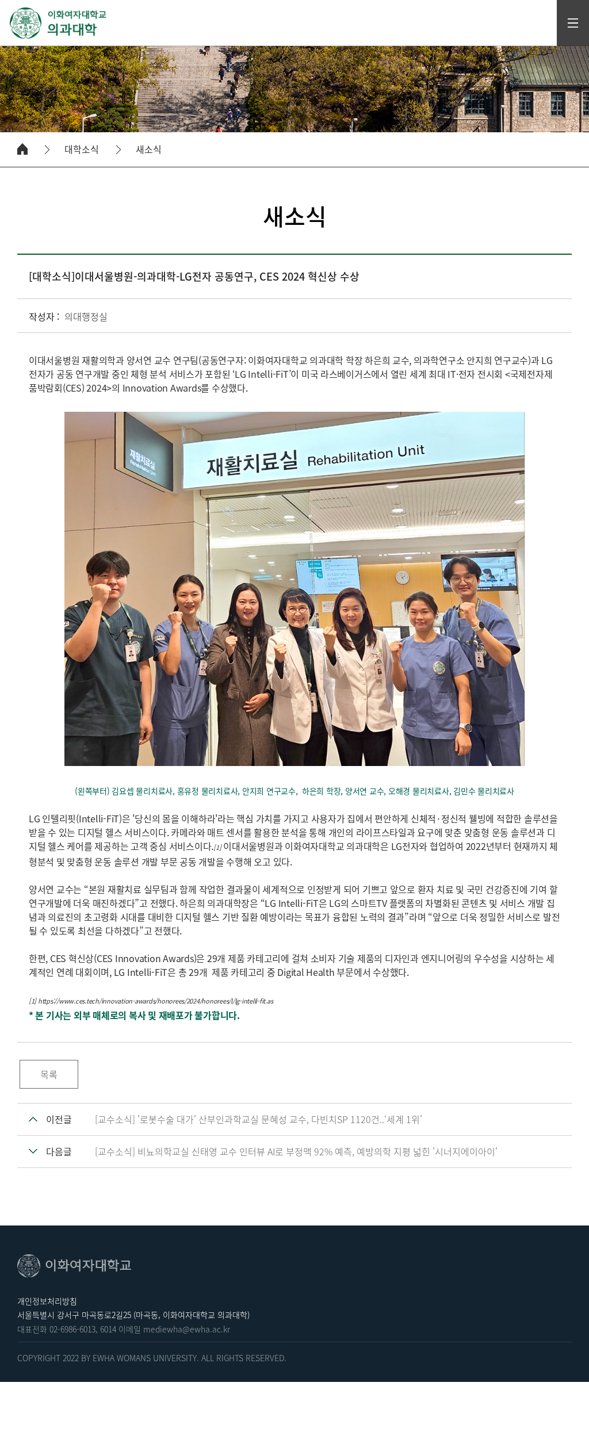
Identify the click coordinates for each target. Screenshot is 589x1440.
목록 (49, 1074)
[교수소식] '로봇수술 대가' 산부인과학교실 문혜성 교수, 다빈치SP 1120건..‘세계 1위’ (258, 1119)
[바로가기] (59, 23)
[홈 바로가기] (22, 149)
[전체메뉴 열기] (573, 23)
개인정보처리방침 (47, 1301)
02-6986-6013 (72, 1329)
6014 (108, 1329)
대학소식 (81, 149)
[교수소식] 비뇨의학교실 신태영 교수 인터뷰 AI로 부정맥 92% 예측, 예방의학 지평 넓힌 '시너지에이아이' (296, 1151)
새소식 (149, 149)
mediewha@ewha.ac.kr (186, 1329)
